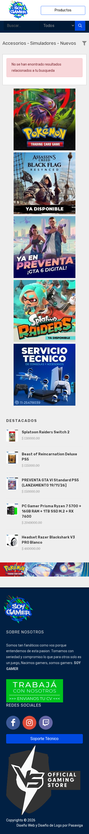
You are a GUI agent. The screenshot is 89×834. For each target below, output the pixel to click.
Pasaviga (75, 825)
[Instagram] (29, 723)
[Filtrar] (84, 43)
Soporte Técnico (44, 738)
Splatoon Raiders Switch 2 (45, 432)
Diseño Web (26, 825)
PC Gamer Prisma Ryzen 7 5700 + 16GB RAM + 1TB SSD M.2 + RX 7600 (51, 511)
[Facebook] (13, 723)
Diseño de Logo (50, 825)
